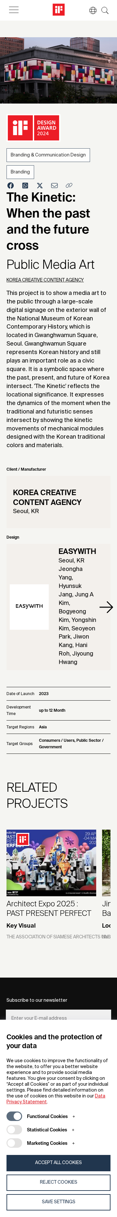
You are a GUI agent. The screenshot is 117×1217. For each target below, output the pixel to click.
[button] (90, 10)
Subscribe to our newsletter (36, 1000)
